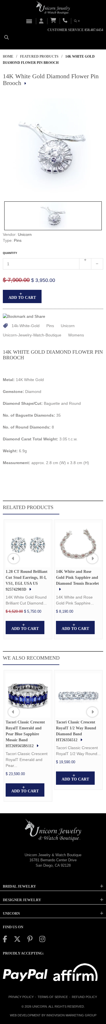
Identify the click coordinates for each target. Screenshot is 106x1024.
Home (8, 56)
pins (50, 325)
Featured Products (39, 56)
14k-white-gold (26, 325)
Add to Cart (22, 297)
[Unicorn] (53, 7)
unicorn (68, 325)
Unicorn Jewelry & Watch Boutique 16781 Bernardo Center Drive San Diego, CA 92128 (53, 860)
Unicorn (25, 234)
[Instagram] (42, 939)
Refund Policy (84, 997)
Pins (17, 240)
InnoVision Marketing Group (71, 1015)
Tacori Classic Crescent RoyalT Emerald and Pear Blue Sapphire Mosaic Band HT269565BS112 (25, 734)
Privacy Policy (21, 997)
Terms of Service (53, 997)
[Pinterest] (30, 939)
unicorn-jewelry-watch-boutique (32, 335)
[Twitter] (17, 939)
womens (76, 335)
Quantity (10, 253)
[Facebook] (5, 939)
